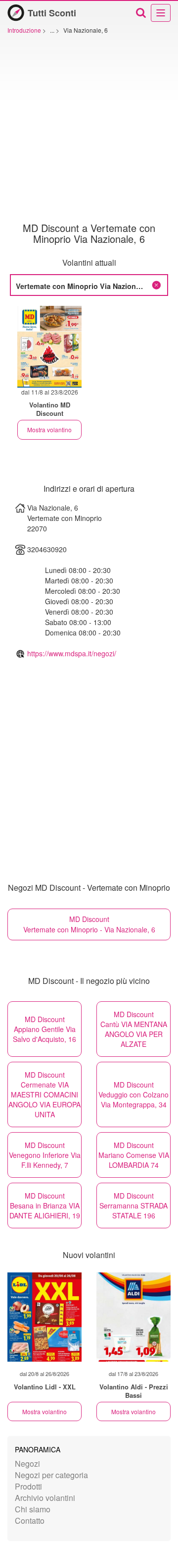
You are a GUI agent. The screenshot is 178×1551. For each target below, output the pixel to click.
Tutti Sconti (52, 12)
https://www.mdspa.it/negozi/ (71, 653)
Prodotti (28, 1486)
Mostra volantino (49, 429)
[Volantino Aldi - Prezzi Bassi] (133, 1317)
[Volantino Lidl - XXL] (44, 1317)
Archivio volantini (45, 1497)
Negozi (27, 1463)
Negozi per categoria (51, 1475)
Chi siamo (32, 1509)
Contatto (29, 1520)
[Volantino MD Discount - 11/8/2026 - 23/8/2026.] (49, 347)
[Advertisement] (89, 128)
